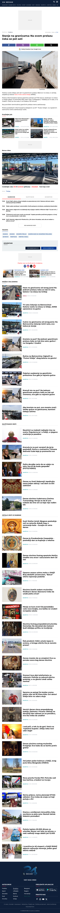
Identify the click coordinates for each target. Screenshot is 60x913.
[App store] (40, 889)
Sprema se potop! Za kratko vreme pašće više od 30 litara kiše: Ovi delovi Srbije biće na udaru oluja (40, 694)
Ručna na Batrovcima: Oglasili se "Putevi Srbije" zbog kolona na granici (40, 357)
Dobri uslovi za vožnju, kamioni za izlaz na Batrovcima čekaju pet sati (22, 131)
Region (26, 891)
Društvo (43, 5)
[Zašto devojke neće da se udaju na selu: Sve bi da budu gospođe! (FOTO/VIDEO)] (12, 469)
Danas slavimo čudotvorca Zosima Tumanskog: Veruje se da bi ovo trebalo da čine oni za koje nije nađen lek (39, 502)
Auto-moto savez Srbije (22, 95)
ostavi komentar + (48, 248)
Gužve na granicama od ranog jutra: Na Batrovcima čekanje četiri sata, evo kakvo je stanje (40, 324)
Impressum (17, 904)
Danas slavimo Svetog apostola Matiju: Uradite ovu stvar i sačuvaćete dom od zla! (40, 558)
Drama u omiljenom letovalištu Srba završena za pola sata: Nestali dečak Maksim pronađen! (39, 814)
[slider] (9, 182)
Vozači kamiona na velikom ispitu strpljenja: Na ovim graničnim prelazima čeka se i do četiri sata (21, 273)
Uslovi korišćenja (51, 904)
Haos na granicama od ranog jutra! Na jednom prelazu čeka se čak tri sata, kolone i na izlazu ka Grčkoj (40, 290)
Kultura (15, 896)
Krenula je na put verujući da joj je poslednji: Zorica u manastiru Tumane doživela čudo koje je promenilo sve (40, 449)
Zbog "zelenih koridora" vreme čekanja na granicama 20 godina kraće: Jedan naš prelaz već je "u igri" (51, 121)
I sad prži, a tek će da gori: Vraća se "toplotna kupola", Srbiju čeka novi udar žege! (38, 729)
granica (5, 234)
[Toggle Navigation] (57, 1)
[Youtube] (34, 266)
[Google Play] (51, 889)
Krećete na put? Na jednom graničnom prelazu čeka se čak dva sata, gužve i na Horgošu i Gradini (40, 341)
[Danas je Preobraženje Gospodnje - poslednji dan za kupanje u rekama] (12, 543)
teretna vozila (23, 237)
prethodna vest (19, 270)
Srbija (25, 296)
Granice (12, 234)
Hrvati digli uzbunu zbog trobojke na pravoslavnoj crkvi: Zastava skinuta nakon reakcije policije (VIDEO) (30, 202)
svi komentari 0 (32, 248)
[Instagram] (28, 266)
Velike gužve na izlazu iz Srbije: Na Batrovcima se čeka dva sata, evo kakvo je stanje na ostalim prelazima (47, 273)
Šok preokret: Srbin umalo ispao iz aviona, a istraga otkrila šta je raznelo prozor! (39, 643)
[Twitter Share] (51, 45)
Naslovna (4, 32)
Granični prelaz (21, 234)
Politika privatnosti (40, 904)
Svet (33, 5)
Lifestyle (49, 5)
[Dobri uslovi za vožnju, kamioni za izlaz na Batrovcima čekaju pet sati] (8, 133)
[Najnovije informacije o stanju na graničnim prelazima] (8, 122)
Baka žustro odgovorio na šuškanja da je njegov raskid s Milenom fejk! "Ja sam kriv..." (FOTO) (32, 210)
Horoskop (27, 894)
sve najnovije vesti (30, 225)
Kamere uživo (12, 5)
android (20, 187)
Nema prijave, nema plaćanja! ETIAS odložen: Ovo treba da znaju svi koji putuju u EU (39, 797)
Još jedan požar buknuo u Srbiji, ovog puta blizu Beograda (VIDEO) (39, 762)
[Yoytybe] (43, 899)
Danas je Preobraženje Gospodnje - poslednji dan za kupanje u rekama (38, 539)
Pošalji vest (31, 904)
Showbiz (28, 5)
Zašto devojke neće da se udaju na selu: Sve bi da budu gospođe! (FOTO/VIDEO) (38, 466)
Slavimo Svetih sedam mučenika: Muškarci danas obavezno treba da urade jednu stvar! (38, 592)
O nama (6, 904)
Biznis (54, 5)
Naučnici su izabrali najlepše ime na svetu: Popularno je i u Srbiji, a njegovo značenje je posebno (40, 432)
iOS (15, 187)
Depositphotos (30, 907)
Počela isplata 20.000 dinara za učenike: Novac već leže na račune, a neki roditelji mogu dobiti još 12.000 (39, 831)
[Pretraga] (54, 2)
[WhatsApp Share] (37, 45)
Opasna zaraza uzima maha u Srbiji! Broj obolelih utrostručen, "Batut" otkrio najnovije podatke (39, 575)
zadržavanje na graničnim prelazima (40, 234)
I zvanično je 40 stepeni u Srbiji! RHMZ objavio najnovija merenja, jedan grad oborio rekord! (40, 848)
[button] (30, 169)
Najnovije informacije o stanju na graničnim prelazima (22, 120)
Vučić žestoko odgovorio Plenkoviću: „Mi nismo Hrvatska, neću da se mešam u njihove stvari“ (30, 220)
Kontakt (11, 904)
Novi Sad (27, 896)
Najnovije (5, 5)
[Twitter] (31, 266)
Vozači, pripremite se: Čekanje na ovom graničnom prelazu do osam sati (50, 131)
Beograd (27, 888)
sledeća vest (44, 270)
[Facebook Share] (9, 45)
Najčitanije (30, 197)
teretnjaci (13, 237)
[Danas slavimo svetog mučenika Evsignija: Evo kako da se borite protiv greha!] (12, 748)
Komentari (48, 197)
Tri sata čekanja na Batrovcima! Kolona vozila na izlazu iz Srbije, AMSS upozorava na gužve (40, 307)
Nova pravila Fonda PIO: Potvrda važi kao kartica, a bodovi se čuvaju (39, 779)
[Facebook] (25, 266)
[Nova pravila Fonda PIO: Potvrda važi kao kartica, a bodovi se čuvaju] (12, 782)
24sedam (35, 187)
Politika (19, 5)
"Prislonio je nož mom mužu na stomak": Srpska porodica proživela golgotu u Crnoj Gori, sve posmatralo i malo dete (31, 215)
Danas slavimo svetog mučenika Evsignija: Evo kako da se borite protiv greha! (40, 746)
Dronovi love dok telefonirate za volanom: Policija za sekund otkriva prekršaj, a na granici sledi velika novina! (39, 678)
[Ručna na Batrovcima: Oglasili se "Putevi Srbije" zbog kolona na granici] (12, 361)
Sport (23, 5)
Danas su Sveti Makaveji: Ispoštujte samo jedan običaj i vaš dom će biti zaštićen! (39, 484)
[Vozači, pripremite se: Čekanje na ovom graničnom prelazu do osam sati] (37, 133)
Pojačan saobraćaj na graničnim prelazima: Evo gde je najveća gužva (39, 374)
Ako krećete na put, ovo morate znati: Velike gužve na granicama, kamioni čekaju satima (39, 410)
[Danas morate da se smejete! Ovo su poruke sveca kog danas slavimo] (12, 663)
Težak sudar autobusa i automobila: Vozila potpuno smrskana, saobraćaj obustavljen (31, 206)
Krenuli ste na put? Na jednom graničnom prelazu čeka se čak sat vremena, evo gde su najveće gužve (39, 392)
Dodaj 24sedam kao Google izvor (31, 49)
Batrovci (5, 237)
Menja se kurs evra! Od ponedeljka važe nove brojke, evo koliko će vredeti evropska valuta (40, 609)
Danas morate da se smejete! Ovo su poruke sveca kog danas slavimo (39, 659)
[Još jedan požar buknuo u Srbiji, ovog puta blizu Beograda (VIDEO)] (12, 765)
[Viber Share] (23, 45)
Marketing (25, 904)
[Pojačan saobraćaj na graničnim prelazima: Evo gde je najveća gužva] (12, 378)
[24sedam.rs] (7, 2)
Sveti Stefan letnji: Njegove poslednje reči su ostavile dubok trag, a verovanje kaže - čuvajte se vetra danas (40, 524)
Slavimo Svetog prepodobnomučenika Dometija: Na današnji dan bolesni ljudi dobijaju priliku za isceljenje (40, 626)
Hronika (37, 5)
